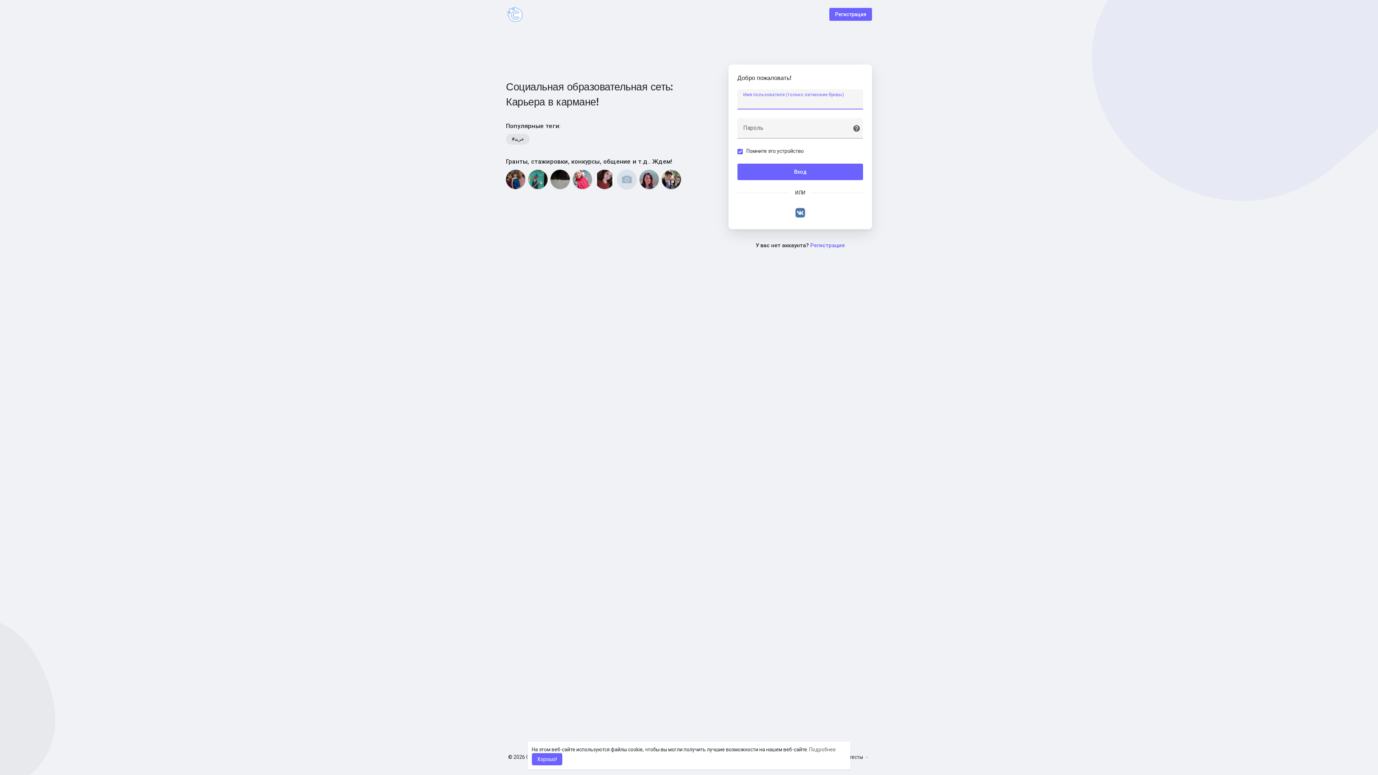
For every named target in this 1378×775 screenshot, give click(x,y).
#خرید (518, 139)
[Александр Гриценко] (515, 179)
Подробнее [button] (822, 749)
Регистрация (850, 14)
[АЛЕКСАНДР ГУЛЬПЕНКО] (538, 179)
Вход (800, 172)
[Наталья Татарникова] (649, 179)
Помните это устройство (775, 151)
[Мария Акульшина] (604, 179)
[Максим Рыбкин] (671, 179)
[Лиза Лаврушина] (582, 179)
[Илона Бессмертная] (560, 179)
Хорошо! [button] (547, 759)
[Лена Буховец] (627, 179)
